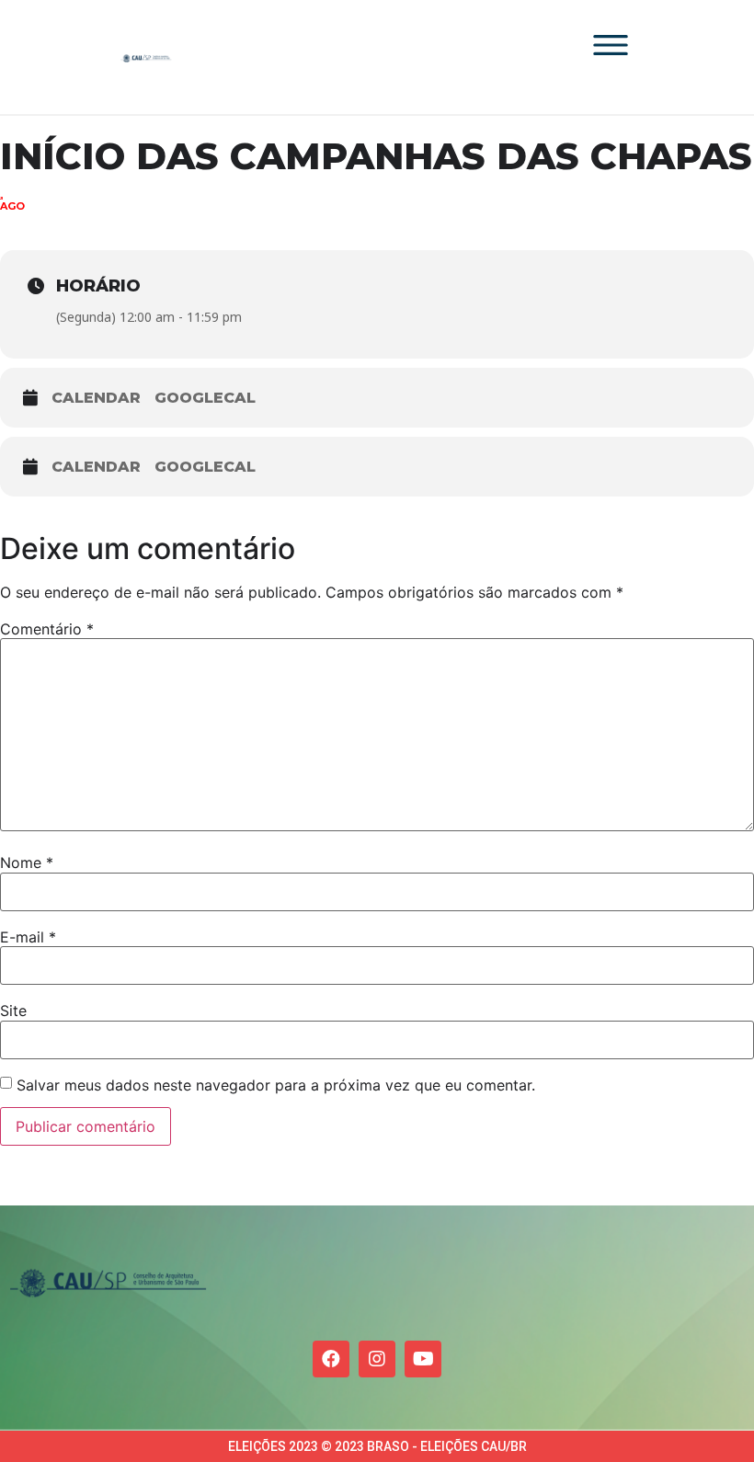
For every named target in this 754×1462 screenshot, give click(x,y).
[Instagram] (377, 1359)
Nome (26, 862)
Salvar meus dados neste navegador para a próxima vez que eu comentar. (276, 1085)
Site (13, 1010)
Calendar (96, 397)
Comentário (47, 629)
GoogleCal (205, 397)
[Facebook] (331, 1359)
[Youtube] (423, 1359)
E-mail (28, 937)
